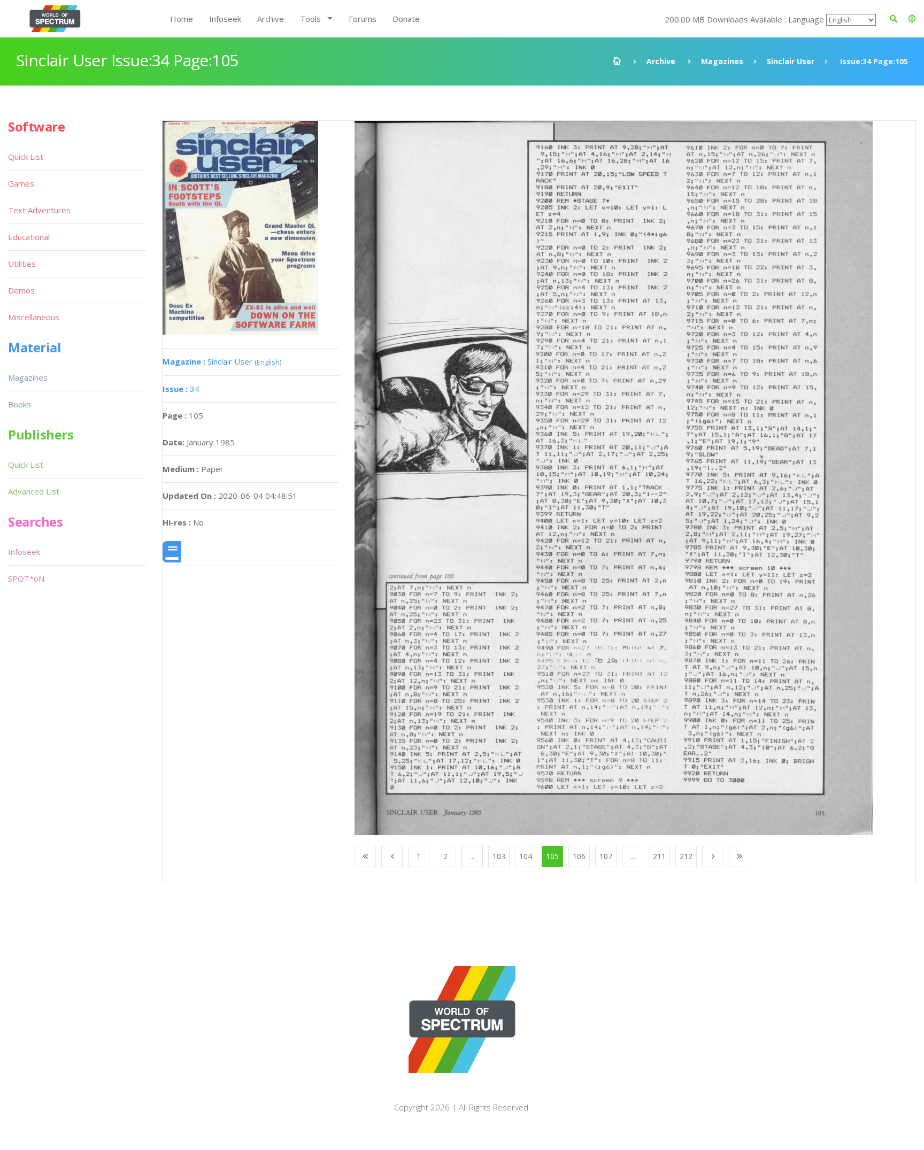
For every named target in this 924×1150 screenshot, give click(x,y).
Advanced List (33, 491)
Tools (310, 18)
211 (659, 856)
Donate (406, 18)
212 (686, 856)
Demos (21, 290)
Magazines (722, 61)
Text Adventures (39, 210)
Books (19, 404)
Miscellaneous (33, 317)
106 (579, 856)
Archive (270, 18)
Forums (362, 18)
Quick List (25, 156)
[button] (912, 18)
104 (525, 856)
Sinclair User (790, 61)
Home (181, 18)
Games (21, 183)
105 (552, 856)
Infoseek (225, 18)
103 (498, 856)
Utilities (22, 263)
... (472, 856)
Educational (29, 236)
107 (605, 856)
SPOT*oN (26, 578)
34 (181, 388)
